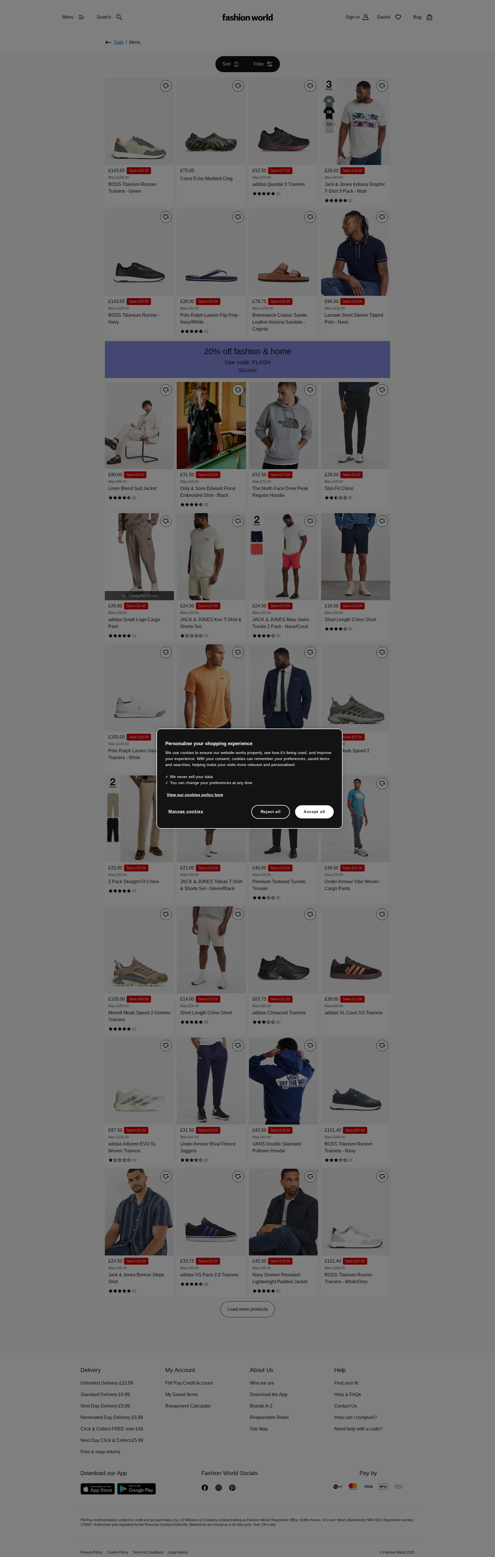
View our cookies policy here (192, 794)
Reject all (271, 811)
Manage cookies (184, 811)
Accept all (314, 811)
